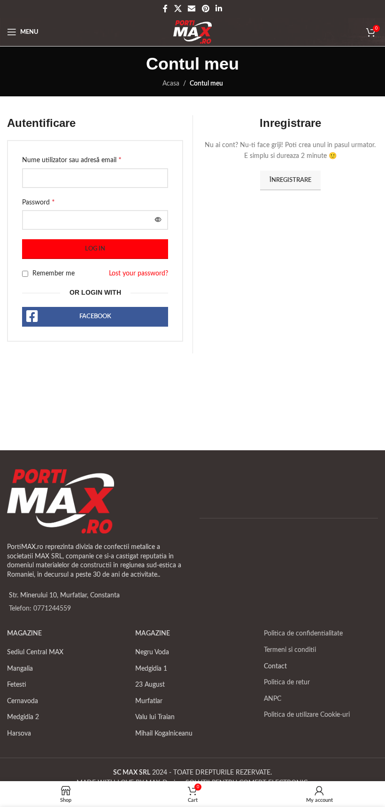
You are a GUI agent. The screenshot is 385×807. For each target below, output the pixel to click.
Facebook (95, 316)
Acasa (170, 83)
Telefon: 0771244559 (40, 608)
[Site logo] (192, 32)
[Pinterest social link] (205, 8)
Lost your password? (138, 273)
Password (38, 202)
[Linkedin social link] (218, 8)
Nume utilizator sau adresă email (72, 160)
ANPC (272, 699)
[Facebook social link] (165, 8)
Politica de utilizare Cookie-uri (307, 715)
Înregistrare (290, 180)
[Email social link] (192, 8)
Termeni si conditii (290, 650)
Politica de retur (287, 682)
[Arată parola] (158, 220)
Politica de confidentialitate (303, 633)
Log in (95, 249)
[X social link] (178, 8)
